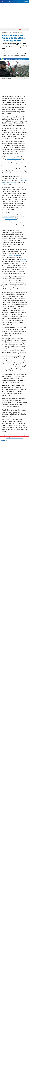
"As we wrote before (13, 255)
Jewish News (15, 32)
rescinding (22, 259)
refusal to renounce (14, 159)
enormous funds (7, 217)
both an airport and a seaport (14, 181)
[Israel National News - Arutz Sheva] (16, 1)
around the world (11, 219)
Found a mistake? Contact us (14, 438)
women (23, 55)
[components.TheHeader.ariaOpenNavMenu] (5, 1)
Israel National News (6, 32)
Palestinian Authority (13, 55)
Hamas (4, 55)
